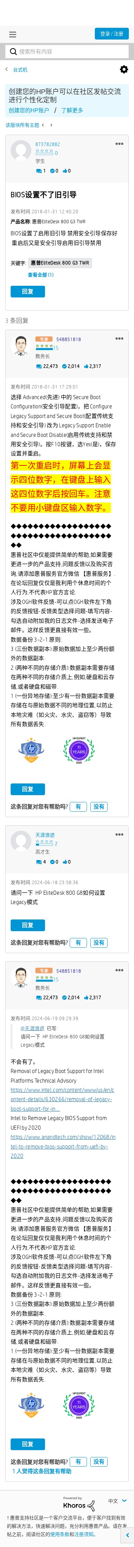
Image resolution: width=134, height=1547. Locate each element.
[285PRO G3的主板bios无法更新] (51, 125)
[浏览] (11, 34)
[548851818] (21, 345)
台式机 (20, 70)
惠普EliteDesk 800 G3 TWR (60, 263)
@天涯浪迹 (33, 1028)
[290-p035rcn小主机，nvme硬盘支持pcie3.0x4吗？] (43, 125)
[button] (119, 143)
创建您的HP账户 (29, 110)
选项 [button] (124, 70)
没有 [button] (98, 806)
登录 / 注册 (111, 34)
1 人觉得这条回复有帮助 (41, 1471)
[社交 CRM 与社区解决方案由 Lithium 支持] (79, 1504)
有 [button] (78, 806)
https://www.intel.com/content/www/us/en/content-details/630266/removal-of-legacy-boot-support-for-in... (62, 1099)
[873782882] (21, 150)
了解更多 (72, 110)
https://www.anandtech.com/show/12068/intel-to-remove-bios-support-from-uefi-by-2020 (63, 1146)
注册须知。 (86, 1534)
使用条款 (59, 1534)
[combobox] (67, 51)
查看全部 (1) (41, 275)
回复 (28, 291)
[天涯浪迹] (21, 841)
